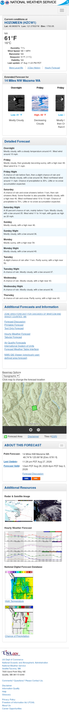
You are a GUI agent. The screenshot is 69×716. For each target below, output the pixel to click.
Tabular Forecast (13, 337)
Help (4, 691)
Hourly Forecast (52, 67)
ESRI (54, 436)
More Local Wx (16, 67)
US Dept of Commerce (12, 659)
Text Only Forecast (14, 328)
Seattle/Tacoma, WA (11, 668)
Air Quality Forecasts (15, 342)
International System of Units (19, 345)
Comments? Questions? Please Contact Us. (22, 680)
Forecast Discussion (14, 321)
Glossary (6, 694)
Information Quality (11, 688)
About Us (6, 705)
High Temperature (14, 601)
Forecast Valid (11, 466)
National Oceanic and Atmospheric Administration (25, 662)
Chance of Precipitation (17, 636)
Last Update (10, 461)
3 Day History (34, 67)
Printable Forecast (13, 324)
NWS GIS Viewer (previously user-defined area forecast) (22, 356)
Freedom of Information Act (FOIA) (18, 702)
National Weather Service (14, 665)
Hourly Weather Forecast (17, 333)
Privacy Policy (8, 699)
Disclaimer (33, 436)
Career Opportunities (12, 708)
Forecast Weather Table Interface (21, 349)
